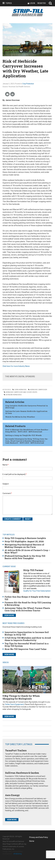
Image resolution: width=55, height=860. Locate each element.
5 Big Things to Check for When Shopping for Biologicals (21, 697)
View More (9, 615)
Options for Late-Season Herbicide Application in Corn (26, 412)
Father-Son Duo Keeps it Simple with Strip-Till (27, 598)
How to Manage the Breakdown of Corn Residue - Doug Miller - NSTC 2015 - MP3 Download (27, 430)
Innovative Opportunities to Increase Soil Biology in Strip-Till (27, 633)
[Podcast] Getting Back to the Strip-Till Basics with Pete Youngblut (25, 557)
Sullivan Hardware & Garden (22, 772)
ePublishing (17, 854)
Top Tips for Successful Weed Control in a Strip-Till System (26, 644)
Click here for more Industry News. (16, 366)
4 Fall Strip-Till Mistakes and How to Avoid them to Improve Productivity (28, 639)
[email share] (7, 94)
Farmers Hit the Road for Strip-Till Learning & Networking (28, 603)
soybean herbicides (13, 395)
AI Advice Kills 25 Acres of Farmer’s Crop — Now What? (27, 551)
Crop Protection (28, 84)
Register (41, 3)
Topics (9, 3)
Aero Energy (12, 795)
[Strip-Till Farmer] (12, 581)
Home (31, 841)
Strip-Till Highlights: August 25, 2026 (24, 541)
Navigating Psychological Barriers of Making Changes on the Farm (24, 545)
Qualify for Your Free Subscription (37, 591)
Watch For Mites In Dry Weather (20, 417)
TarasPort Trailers (15, 750)
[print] (12, 94)
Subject (6, 484)
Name (6, 465)
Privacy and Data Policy (38, 837)
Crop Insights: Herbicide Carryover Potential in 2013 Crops (26, 406)
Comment (7, 493)
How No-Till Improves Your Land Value (25, 649)
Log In (32, 3)
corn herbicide (20, 390)
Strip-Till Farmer (33, 570)
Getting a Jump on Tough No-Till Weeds (23, 435)
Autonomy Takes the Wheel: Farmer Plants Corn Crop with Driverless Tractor (27, 609)
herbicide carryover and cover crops (21, 392)
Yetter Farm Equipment (14, 704)
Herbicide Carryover (38, 390)
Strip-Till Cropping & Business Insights (25, 538)
